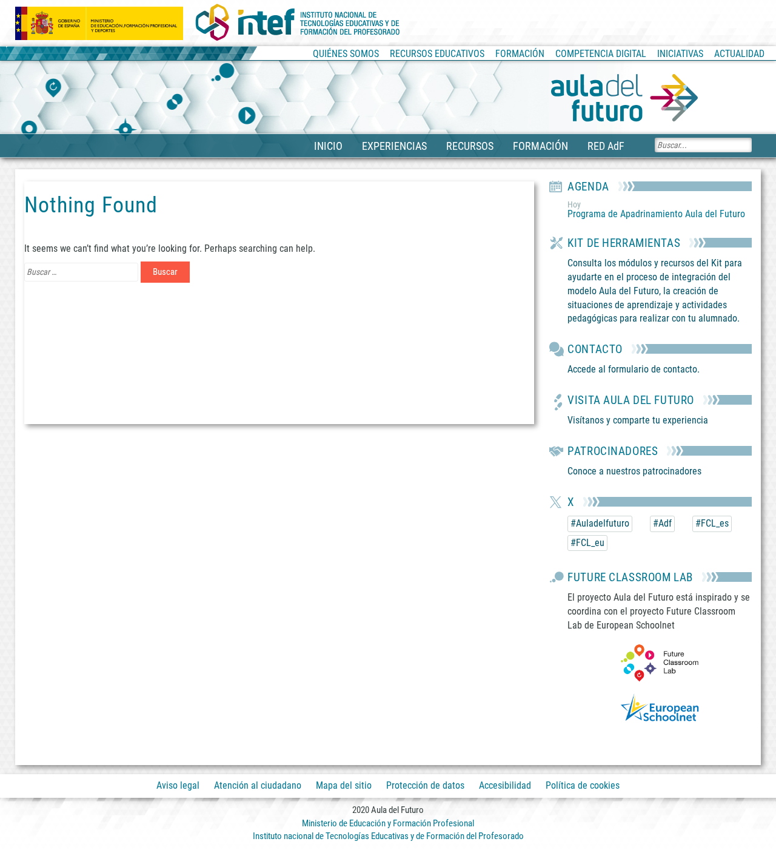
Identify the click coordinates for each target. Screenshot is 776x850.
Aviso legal (177, 785)
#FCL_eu (587, 542)
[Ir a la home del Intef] (297, 23)
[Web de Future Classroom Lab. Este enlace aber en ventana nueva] (659, 662)
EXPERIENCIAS (394, 146)
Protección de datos (425, 785)
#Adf (662, 523)
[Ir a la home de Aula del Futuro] (624, 98)
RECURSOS (469, 146)
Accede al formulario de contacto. (633, 369)
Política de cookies (583, 785)
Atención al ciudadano (257, 785)
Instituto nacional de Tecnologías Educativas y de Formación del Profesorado (388, 836)
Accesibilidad (505, 785)
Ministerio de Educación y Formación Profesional (388, 823)
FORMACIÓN (540, 146)
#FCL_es (712, 523)
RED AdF (605, 146)
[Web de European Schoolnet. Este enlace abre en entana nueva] (659, 710)
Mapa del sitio (344, 785)
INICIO (328, 146)
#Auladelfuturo (599, 523)
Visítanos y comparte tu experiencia (637, 420)
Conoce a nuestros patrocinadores (634, 471)
